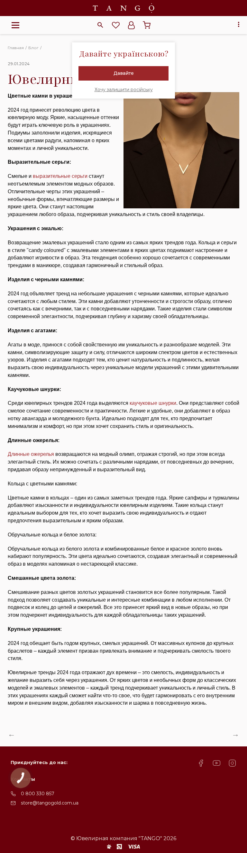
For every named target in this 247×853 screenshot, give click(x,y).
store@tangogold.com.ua (49, 803)
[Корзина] (146, 25)
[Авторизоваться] (131, 25)
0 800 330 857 (37, 793)
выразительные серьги (60, 176)
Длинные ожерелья (31, 454)
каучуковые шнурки (153, 403)
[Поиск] (100, 25)
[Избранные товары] (115, 25)
